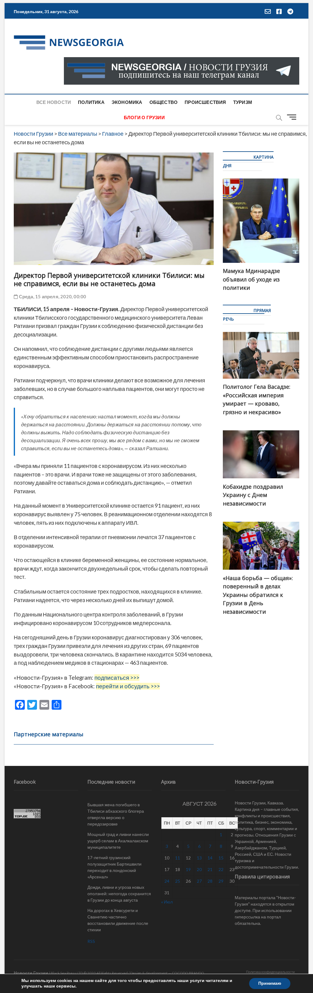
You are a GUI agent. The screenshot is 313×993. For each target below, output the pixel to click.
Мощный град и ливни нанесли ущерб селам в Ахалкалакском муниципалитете (118, 841)
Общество (163, 102)
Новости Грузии (31, 972)
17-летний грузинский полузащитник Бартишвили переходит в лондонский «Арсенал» (114, 867)
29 (221, 881)
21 (210, 869)
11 (177, 857)
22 (221, 869)
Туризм (242, 102)
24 (166, 881)
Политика (91, 102)
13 (199, 857)
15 (221, 857)
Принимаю (269, 983)
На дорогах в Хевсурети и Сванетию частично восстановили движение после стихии (117, 920)
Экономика (127, 102)
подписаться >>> (116, 677)
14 (210, 857)
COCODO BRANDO (188, 973)
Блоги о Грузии (144, 117)
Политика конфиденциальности (270, 972)
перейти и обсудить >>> (128, 686)
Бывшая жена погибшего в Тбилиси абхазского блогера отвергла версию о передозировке (115, 814)
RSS (91, 941)
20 (199, 869)
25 (177, 881)
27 (199, 881)
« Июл (167, 901)
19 (188, 869)
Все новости (53, 102)
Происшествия (205, 102)
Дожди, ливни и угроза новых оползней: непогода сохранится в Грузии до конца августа (119, 894)
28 (210, 881)
